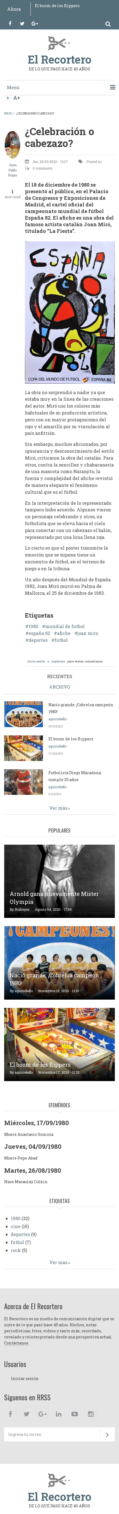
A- (8, 98)
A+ (16, 97)
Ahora (14, 9)
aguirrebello (57, 719)
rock (16, 1250)
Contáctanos (16, 1343)
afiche (64, 633)
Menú (13, 87)
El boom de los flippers (57, 5)
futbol (61, 640)
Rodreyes (22, 909)
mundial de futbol (65, 626)
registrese (58, 661)
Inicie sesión (36, 661)
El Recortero (59, 59)
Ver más (58, 808)
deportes (38, 640)
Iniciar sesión (24, 1378)
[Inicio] (59, 42)
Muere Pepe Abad (21, 1158)
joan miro (87, 633)
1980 (33, 626)
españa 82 (39, 633)
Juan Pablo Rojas (12, 170)
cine (15, 1226)
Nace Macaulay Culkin (26, 1181)
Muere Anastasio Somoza (28, 1134)
